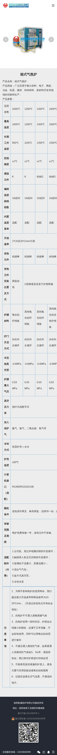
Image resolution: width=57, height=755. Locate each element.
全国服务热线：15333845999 (16, 752)
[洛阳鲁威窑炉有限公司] (15, 5)
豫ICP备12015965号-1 (28, 713)
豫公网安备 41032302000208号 (30, 718)
